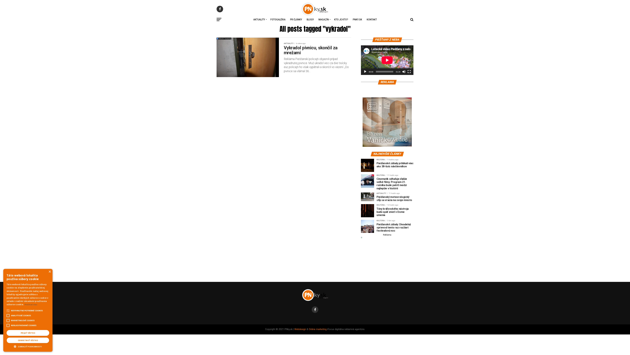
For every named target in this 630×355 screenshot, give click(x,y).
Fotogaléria (277, 19)
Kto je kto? (341, 19)
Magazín (323, 19)
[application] (387, 60)
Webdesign (300, 329)
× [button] (49, 272)
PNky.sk (357, 19)
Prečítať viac (31, 304)
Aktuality (259, 19)
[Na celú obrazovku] (409, 71)
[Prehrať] (365, 71)
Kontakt (372, 19)
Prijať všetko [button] (28, 333)
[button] (28, 346)
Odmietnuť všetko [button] (28, 340)
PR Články (296, 19)
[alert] (27, 310)
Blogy (310, 19)
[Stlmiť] (404, 71)
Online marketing (318, 329)
